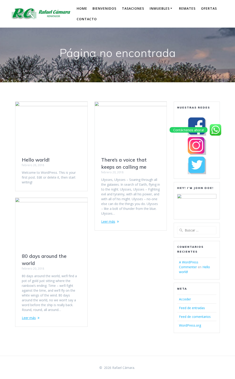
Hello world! (35, 160)
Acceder (185, 299)
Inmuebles (160, 8)
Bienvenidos (104, 8)
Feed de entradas (192, 308)
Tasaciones (133, 8)
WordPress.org (190, 325)
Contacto (87, 19)
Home (82, 8)
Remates (187, 8)
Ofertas (209, 8)
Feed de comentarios (195, 316)
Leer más (108, 221)
